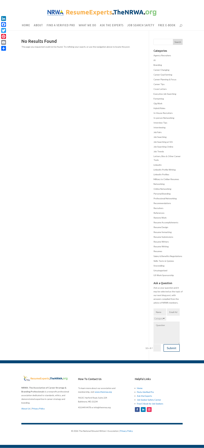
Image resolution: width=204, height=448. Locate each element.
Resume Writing (161, 246)
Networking (159, 184)
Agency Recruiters (162, 55)
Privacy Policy (38, 408)
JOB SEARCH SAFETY (140, 25)
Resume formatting (163, 232)
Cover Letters (160, 89)
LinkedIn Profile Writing (165, 169)
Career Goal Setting (163, 74)
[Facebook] (4, 24)
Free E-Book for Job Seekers (150, 403)
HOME (26, 25)
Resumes (158, 251)
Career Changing (161, 70)
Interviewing (159, 127)
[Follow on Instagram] (149, 409)
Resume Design (161, 227)
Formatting (159, 98)
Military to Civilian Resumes (166, 179)
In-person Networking (164, 118)
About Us (25, 408)
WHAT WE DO (87, 25)
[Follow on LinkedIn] (143, 409)
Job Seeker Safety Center (149, 399)
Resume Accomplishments (166, 222)
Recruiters (158, 208)
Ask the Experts (144, 396)
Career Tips (159, 84)
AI (155, 60)
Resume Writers (161, 241)
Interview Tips (160, 122)
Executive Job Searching (165, 94)
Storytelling (159, 265)
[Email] (4, 42)
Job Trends (159, 151)
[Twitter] (4, 30)
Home (139, 388)
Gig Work (158, 103)
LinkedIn (158, 165)
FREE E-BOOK (166, 25)
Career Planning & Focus (165, 79)
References (159, 213)
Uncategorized (160, 270)
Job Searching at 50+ (163, 142)
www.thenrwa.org (103, 392)
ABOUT (38, 25)
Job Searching (160, 137)
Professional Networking (165, 198)
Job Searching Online (163, 146)
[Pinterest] (4, 36)
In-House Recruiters (163, 113)
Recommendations (162, 203)
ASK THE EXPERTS (112, 25)
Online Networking (162, 189)
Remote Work (160, 217)
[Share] (4, 48)
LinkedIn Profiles (161, 174)
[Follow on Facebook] (137, 409)
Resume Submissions (163, 237)
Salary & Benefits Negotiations (168, 256)
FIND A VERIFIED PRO (61, 25)
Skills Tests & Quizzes (164, 261)
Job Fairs (158, 132)
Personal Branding (162, 193)
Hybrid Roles (159, 108)
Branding (158, 65)
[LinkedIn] (4, 18)
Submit (171, 348)
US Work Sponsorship (164, 275)
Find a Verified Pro (145, 392)
